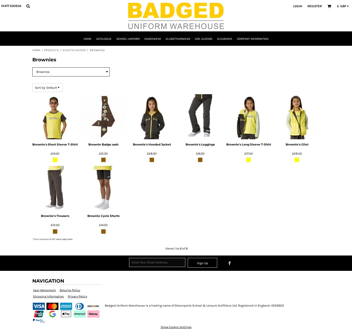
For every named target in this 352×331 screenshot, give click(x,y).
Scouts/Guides (74, 50)
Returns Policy (70, 290)
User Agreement (44, 290)
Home (36, 50)
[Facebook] (229, 263)
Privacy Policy (77, 296)
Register (314, 6)
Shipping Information (48, 296)
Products (51, 50)
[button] (28, 6)
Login (297, 6)
